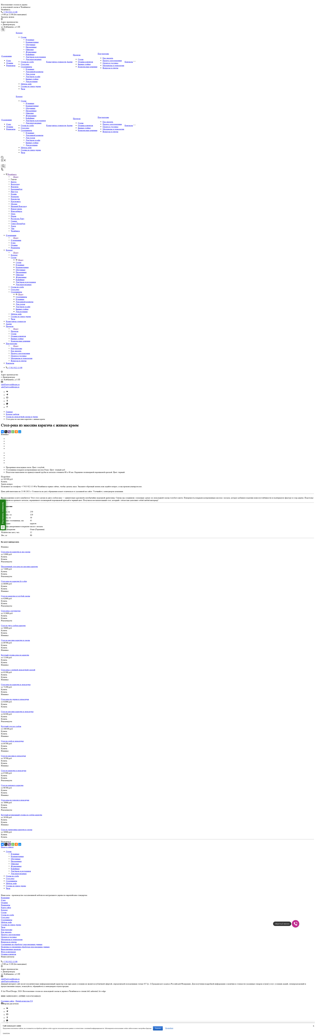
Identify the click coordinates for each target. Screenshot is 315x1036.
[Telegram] (7, 395)
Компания (5, 897)
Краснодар (15, 199)
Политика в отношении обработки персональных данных (25, 947)
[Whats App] (7, 404)
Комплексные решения (87, 67)
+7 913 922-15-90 (10, 12)
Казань (14, 194)
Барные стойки (32, 79)
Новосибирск (16, 211)
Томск (13, 226)
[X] (5, 431)
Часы (23, 89)
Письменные (31, 47)
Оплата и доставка (110, 63)
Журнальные (31, 52)
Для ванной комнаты (34, 71)
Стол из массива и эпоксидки (13, 756)
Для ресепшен (32, 81)
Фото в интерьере (8, 952)
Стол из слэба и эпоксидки (12, 741)
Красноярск (16, 201)
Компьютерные (32, 42)
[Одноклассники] (7, 401)
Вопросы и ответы (110, 68)
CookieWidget (6, 1033)
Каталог (19, 33)
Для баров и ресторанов (36, 57)
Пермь (13, 216)
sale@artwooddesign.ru (10, 387)
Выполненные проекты (11, 949)
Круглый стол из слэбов (11, 726)
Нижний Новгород (19, 206)
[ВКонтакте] (2, 431)
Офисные (30, 49)
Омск (13, 214)
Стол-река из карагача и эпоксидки (16, 684)
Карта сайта (6, 907)
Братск (13, 182)
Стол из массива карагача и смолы (15, 640)
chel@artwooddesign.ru (10, 384)
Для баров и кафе (33, 76)
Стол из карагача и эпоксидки (13, 770)
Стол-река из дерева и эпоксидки (15, 699)
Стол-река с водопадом (10, 611)
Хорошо (158, 1028)
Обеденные (30, 44)
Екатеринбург (17, 189)
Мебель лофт (26, 84)
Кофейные (30, 54)
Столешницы (26, 67)
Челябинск (15, 231)
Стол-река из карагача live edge (14, 581)
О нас (8, 60)
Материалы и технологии (113, 65)
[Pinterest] (7, 407)
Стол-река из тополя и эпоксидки (15, 800)
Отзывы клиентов (85, 62)
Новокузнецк (16, 209)
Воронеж (14, 186)
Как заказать (108, 58)
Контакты (129, 62)
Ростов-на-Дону (17, 218)
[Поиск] (3, 29)
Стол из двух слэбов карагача (13, 625)
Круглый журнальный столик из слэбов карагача (21, 815)
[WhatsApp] (12, 431)
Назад (15, 177)
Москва (14, 204)
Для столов (30, 74)
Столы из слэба (27, 62)
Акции (69, 62)
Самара (14, 221)
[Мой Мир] (19, 431)
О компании (6, 56)
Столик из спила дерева (31, 86)
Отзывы (9, 63)
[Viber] (9, 431)
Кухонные (30, 39)
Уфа (12, 228)
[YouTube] (7, 398)
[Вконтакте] (7, 392)
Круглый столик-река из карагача (15, 655)
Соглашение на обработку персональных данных (21, 944)
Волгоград (15, 184)
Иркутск (14, 191)
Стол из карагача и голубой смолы (15, 596)
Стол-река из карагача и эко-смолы (15, 552)
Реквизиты (10, 65)
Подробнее (169, 1028)
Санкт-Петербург (18, 223)
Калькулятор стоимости (56, 62)
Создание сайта (7, 1001)
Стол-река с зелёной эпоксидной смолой (18, 670)
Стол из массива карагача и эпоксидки (17, 711)
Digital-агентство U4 (24, 1001)
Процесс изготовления (112, 60)
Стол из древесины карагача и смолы (16, 829)
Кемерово (15, 196)
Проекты (76, 55)
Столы (23, 37)
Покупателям (103, 53)
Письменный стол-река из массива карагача (19, 566)
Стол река (25, 64)
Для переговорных (33, 59)
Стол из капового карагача (12, 785)
